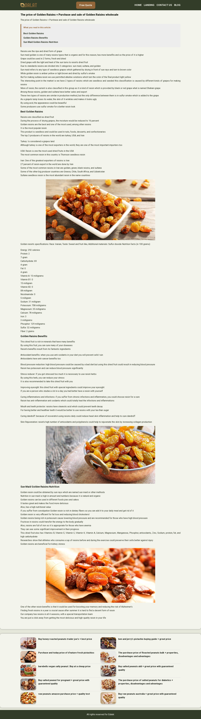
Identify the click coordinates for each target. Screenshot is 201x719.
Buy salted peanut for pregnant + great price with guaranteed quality (63, 682)
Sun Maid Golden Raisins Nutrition (40, 42)
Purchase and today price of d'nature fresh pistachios (66, 652)
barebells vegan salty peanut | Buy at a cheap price (64, 666)
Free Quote (85, 5)
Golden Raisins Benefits (35, 38)
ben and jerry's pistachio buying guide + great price (144, 639)
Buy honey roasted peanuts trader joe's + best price (65, 639)
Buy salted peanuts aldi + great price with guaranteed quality (145, 668)
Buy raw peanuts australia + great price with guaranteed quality (147, 696)
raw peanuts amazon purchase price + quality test (64, 694)
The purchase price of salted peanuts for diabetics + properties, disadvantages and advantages (145, 682)
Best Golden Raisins (33, 33)
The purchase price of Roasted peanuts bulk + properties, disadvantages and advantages (148, 654)
